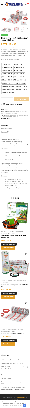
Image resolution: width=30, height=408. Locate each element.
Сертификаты (5, 375)
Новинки (14, 329)
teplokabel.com (21, 397)
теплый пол (16, 116)
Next (27, 28)
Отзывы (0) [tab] (5, 132)
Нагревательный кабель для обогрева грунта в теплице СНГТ (14, 236)
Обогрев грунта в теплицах (7, 231)
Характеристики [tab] (6, 129)
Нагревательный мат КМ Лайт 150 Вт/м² (12, 333)
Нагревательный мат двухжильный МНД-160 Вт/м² (14, 285)
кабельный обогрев (10, 115)
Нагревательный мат (6, 116)
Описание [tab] (4, 125)
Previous (27, 31)
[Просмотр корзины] (26, 4)
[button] (25, 13)
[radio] (7, 64)
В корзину (22, 99)
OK (24, 405)
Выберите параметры (9, 244)
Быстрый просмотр (8, 247)
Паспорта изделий (6, 378)
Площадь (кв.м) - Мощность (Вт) (10, 59)
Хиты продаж (13, 113)
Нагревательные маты (13, 111)
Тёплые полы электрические (19, 280)
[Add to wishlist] (26, 205)
